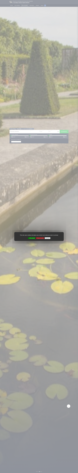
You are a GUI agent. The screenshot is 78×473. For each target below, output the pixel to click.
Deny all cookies (40, 238)
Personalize (47, 238)
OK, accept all (32, 238)
